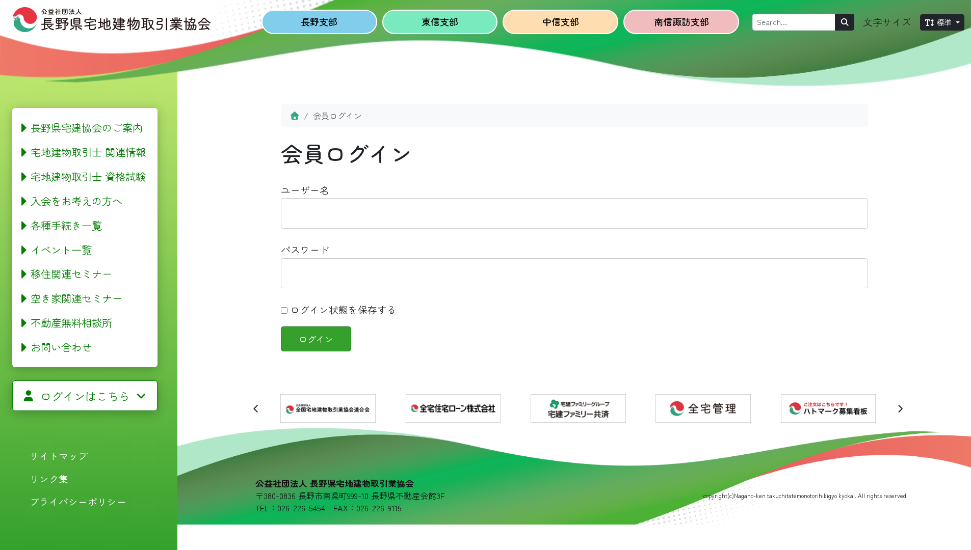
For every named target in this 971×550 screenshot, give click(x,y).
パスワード (305, 249)
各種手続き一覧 (66, 225)
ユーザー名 (305, 190)
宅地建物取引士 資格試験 (88, 176)
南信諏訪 (681, 21)
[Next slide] (899, 408)
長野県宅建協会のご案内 (87, 127)
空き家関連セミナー (76, 298)
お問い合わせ (61, 346)
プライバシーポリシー (78, 501)
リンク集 (49, 478)
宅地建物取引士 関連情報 (88, 151)
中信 (560, 21)
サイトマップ (59, 455)
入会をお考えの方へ (76, 200)
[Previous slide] (256, 408)
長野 (319, 21)
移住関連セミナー (71, 273)
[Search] (844, 22)
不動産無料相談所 (71, 322)
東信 (440, 21)
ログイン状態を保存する (342, 309)
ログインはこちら (85, 396)
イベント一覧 (61, 249)
